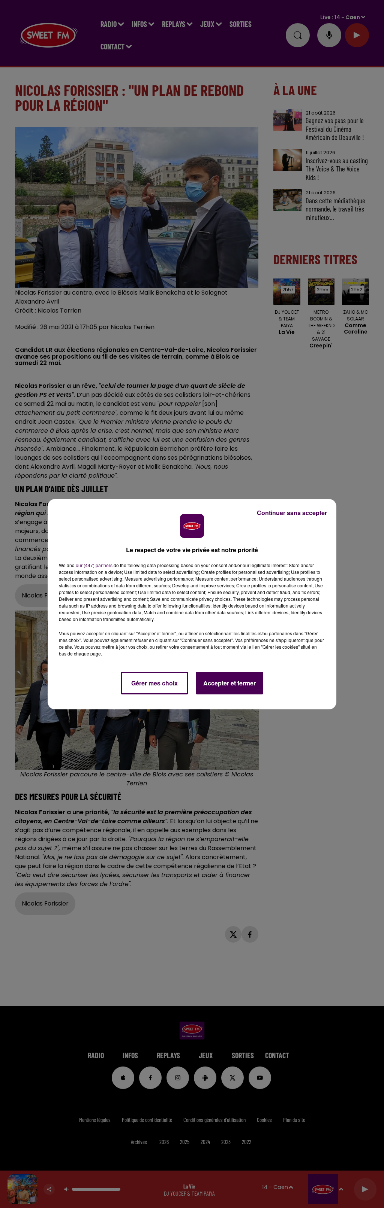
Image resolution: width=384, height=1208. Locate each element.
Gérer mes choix (154, 683)
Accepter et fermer (229, 683)
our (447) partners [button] (94, 565)
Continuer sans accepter (292, 512)
